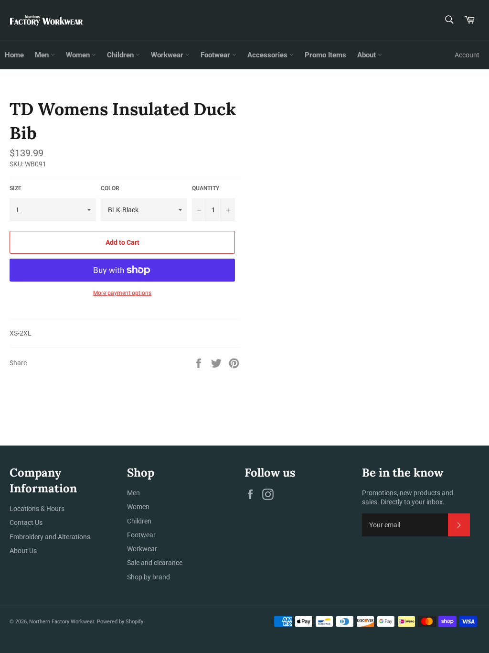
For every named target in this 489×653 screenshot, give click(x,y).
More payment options (122, 293)
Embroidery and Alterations (50, 537)
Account (467, 55)
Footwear (216, 55)
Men (43, 55)
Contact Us (26, 522)
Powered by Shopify (120, 622)
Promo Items (325, 55)
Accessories (268, 55)
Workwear (168, 55)
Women (79, 55)
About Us (23, 551)
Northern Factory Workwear (61, 622)
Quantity (205, 188)
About (367, 55)
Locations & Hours (37, 508)
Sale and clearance (154, 562)
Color (110, 188)
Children (121, 55)
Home (14, 55)
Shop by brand (148, 577)
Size (15, 188)
